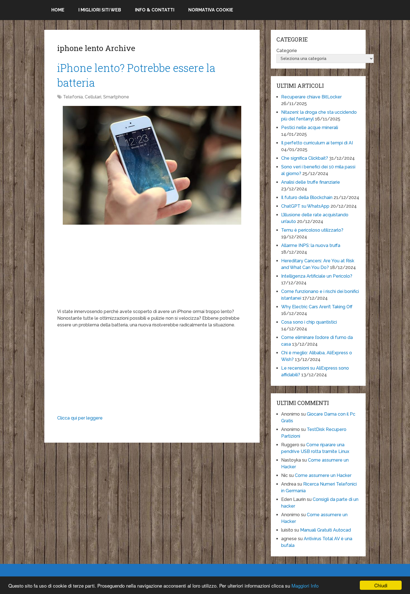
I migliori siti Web (99, 10)
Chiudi (380, 585)
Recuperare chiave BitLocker (311, 97)
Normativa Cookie (210, 10)
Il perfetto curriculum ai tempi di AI (317, 143)
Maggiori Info (305, 585)
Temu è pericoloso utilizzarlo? (312, 230)
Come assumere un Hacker (323, 475)
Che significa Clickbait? (304, 158)
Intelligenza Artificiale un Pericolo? (316, 276)
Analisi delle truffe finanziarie (310, 182)
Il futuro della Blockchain (306, 197)
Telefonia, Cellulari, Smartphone (96, 97)
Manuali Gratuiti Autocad (325, 530)
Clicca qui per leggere (80, 418)
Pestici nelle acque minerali (309, 127)
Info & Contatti (154, 10)
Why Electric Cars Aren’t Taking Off (317, 306)
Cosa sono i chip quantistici (309, 322)
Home (57, 10)
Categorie (286, 50)
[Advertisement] (152, 269)
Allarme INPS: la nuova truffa (310, 245)
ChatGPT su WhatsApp (305, 206)
